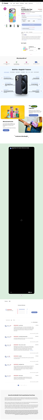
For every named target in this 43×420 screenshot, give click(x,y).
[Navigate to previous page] (16, 385)
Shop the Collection (33, 115)
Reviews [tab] (6, 301)
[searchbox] (8, 320)
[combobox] (16, 320)
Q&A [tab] (9, 301)
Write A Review (34, 312)
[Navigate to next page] (26, 385)
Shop (11, 3)
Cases (14, 3)
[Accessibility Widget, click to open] (0, 0)
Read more (31, 350)
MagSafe (17, 3)
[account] (38, 3)
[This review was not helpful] (37, 333)
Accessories (22, 3)
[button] (22, 309)
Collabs (26, 3)
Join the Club (30, 3)
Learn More (6, 130)
